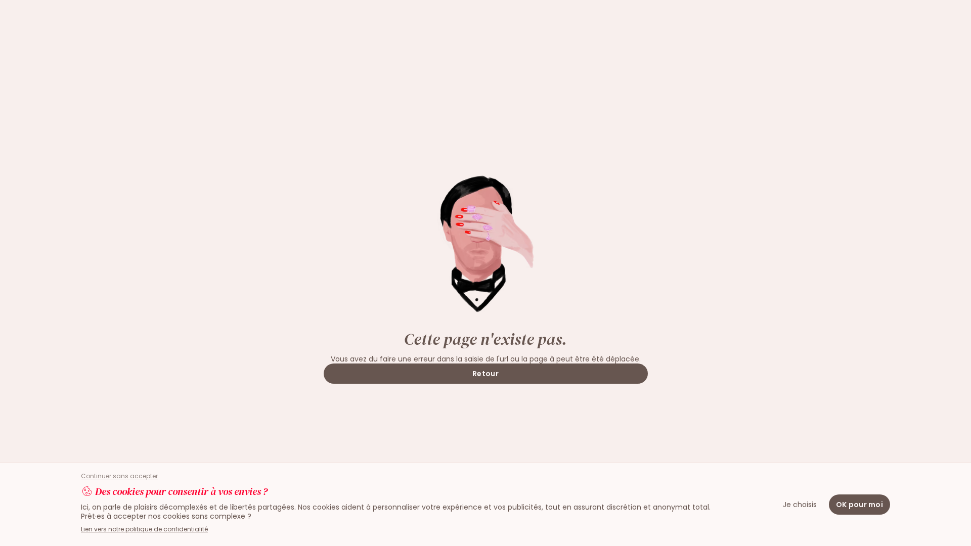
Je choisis (800, 504)
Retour (485, 374)
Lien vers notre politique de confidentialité (144, 529)
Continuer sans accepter (119, 476)
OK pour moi (859, 504)
